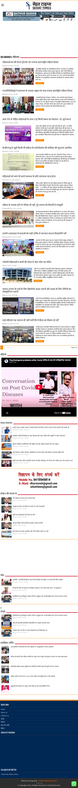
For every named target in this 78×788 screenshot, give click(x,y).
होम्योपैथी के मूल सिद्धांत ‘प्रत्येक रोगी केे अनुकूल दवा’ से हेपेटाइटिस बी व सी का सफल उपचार (40, 596)
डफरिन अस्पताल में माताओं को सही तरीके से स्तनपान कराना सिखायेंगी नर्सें (34, 234)
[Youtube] (41, 783)
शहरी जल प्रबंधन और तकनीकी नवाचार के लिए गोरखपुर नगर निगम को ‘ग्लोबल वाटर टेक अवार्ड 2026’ (43, 460)
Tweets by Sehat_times (9, 774)
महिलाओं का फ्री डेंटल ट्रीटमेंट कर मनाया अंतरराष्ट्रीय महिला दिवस (30, 62)
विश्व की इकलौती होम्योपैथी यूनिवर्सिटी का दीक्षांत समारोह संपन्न (31, 623)
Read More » (40, 83)
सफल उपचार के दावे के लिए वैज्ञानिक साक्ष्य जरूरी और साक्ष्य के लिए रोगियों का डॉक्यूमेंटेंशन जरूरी (36, 290)
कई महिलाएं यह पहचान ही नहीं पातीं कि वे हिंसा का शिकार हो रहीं (30, 320)
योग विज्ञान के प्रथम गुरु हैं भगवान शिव (24, 498)
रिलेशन (3, 722)
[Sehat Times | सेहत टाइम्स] (39, 5)
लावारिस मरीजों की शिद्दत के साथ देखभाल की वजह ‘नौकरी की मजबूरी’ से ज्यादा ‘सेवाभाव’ (39, 435)
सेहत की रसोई (5, 725)
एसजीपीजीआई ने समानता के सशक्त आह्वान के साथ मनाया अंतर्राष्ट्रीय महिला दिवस (37, 91)
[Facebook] (37, 783)
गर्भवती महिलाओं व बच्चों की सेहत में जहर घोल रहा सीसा (26, 262)
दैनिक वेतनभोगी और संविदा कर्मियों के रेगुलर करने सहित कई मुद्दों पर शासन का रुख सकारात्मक (39, 656)
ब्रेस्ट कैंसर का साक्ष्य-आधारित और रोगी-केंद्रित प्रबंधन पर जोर (31, 531)
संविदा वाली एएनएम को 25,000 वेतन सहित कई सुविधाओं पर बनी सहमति (33, 676)
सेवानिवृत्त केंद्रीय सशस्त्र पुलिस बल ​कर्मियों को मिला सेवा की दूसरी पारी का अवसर (35, 666)
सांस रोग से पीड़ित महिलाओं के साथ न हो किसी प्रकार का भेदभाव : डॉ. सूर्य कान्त (36, 119)
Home (3, 709)
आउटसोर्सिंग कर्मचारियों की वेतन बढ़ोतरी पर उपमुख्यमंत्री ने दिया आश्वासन (32, 646)
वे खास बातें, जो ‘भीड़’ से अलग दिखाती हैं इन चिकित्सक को (30, 630)
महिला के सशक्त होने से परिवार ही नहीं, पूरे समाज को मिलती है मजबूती (32, 205)
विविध (2, 728)
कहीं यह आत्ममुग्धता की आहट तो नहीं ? (24, 514)
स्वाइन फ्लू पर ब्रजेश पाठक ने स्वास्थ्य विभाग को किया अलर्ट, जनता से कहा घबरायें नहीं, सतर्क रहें (41, 427)
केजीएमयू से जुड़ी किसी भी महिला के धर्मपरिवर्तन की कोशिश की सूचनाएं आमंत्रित (37, 148)
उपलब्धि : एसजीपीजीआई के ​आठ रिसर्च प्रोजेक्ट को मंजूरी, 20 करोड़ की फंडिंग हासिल (38, 579)
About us (4, 712)
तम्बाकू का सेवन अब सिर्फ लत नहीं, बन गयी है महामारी (28, 506)
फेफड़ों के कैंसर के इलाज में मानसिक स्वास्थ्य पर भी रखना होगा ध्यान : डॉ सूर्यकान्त (37, 588)
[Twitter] (39, 783)
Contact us (5, 715)
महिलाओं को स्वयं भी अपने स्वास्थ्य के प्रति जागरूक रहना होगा (29, 176)
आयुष (2, 719)
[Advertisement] (39, 36)
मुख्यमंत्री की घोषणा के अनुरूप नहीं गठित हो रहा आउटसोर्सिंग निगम (30, 686)
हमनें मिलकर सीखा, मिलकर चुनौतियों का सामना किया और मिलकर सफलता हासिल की (38, 452)
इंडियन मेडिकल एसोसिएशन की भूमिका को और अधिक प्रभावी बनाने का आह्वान (36, 444)
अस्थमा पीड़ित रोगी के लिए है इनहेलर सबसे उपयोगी (28, 523)
